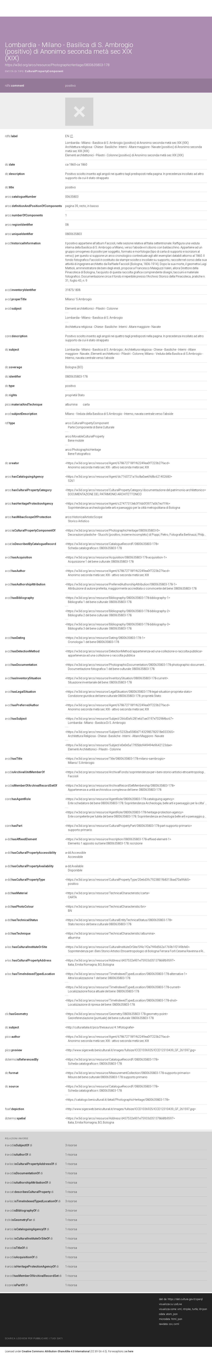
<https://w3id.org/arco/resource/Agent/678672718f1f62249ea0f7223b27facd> (117, 465)
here (130, 1351)
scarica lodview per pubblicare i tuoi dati (34, 1338)
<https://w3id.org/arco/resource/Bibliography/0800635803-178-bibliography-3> (117, 626)
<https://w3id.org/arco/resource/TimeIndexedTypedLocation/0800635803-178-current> (123, 989)
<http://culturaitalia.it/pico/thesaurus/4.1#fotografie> (99, 1027)
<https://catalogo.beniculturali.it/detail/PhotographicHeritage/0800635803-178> (117, 1099)
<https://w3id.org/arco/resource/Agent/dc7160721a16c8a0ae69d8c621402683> (118, 478)
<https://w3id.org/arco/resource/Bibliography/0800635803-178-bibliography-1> (117, 600)
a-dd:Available (74, 868)
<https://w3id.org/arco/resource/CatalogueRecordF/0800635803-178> (112, 546)
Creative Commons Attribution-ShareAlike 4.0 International (56, 1351)
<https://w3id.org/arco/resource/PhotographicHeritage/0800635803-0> (136, 532)
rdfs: (14, 85)
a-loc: (26, 947)
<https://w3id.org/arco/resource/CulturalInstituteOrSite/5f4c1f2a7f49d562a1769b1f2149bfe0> (136, 949)
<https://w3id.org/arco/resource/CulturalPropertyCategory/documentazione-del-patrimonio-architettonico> (135, 492)
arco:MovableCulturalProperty (84, 438)
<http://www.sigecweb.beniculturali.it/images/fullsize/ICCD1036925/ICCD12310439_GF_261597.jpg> (130, 1050)
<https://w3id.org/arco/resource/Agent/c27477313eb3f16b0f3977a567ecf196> (122, 505)
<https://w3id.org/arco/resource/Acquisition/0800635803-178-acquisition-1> (116, 559)
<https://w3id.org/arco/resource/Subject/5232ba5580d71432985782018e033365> (120, 734)
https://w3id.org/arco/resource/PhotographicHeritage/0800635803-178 (57, 65)
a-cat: (30, 544)
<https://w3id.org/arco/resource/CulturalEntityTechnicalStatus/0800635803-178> (118, 922)
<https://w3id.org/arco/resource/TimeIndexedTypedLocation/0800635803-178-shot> (121, 1002)
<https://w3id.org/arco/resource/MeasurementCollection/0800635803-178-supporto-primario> (127, 1075)
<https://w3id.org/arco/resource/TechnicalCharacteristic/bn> (105, 908)
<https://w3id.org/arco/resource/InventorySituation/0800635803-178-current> (116, 680)
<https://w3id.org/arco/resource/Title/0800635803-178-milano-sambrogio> (115, 760)
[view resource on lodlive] (205, 27)
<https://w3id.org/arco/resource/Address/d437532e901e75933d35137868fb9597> (120, 962)
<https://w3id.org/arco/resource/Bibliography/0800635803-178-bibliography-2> (117, 613)
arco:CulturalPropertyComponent (89, 425)
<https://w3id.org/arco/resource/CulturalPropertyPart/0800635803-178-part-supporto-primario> (128, 828)
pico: (23, 404)
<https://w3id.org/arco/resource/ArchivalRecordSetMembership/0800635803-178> (120, 787)
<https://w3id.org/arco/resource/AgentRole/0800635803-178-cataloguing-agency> (136, 801)
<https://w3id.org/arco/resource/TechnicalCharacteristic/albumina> (110, 935)
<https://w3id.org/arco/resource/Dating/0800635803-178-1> (105, 640)
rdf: (10, 423)
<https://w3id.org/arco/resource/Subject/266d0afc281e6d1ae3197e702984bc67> (119, 720)
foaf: (14, 1109)
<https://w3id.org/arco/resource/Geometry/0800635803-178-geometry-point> (116, 1016)
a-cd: (23, 243)
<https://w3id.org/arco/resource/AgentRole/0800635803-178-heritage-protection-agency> (136, 814)
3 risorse (71, 1145)
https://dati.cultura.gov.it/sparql (185, 1299)
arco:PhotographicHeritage (83, 451)
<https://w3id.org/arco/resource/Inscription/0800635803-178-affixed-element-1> (118, 841)
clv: (16, 1014)
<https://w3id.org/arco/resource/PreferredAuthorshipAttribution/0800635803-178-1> (130, 586)
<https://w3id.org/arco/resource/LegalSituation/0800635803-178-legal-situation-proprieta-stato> (128, 693)
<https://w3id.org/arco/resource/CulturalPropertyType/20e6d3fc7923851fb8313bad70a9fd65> (127, 881)
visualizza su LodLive (170, 1304)
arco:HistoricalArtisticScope (83, 519)
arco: (20, 196)
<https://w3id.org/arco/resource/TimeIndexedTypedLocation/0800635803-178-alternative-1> (126, 976)
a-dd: (21, 839)
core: (16, 336)
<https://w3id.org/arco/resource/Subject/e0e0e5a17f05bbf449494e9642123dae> (118, 747)
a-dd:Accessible (75, 854)
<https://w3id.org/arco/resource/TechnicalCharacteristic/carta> (107, 895)
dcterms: (21, 1059)
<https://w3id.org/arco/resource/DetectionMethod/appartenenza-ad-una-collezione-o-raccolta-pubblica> (133, 653)
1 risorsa (71, 1154)
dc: (10, 164)
